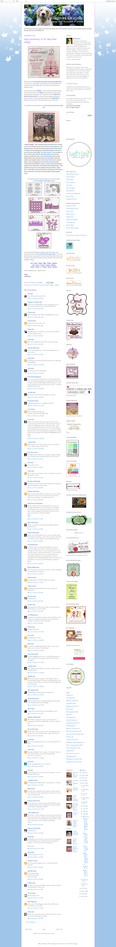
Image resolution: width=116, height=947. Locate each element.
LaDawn (30, 442)
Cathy (37, 267)
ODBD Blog (55, 98)
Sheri (29, 462)
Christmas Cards (71, 706)
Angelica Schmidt (33, 717)
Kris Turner (31, 452)
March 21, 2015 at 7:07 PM (35, 889)
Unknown (30, 577)
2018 (83, 775)
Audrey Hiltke (32, 812)
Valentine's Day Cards (72, 762)
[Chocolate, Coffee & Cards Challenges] (79, 507)
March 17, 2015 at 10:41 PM (36, 662)
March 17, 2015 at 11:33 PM (36, 695)
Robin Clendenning (33, 377)
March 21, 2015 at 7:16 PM (35, 898)
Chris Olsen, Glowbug (34, 503)
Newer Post (28, 929)
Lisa (33, 265)
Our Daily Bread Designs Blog (46, 254)
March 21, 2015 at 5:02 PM (35, 879)
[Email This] (47, 282)
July (84, 806)
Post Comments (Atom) (47, 933)
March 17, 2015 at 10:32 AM (36, 373)
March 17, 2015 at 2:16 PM (35, 477)
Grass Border (49, 160)
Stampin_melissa (32, 481)
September (86, 798)
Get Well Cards (70, 720)
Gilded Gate (49, 156)
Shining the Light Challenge (74, 742)
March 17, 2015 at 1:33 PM (35, 467)
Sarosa (30, 852)
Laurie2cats (31, 780)
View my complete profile (73, 59)
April (84, 814)
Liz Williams (31, 615)
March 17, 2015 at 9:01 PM (35, 611)
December (86, 785)
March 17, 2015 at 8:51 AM (35, 317)
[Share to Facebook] (51, 282)
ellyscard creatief (32, 828)
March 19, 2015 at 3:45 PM (35, 824)
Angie (40, 263)
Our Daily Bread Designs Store (45, 181)
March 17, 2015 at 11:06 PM (36, 672)
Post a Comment (30, 922)
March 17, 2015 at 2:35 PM (35, 488)
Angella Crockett (71, 205)
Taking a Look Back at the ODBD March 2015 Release (85, 825)
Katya (29, 836)
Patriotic (68, 737)
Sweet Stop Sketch (71, 748)
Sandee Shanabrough (72, 228)
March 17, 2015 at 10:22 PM (36, 640)
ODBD (41, 92)
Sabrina (54, 263)
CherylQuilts (31, 544)
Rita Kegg (30, 901)
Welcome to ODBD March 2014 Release (75, 807)
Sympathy (69, 750)
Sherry (29, 708)
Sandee (54, 267)
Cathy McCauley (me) (72, 174)
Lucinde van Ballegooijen (73, 193)
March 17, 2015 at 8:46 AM (35, 308)
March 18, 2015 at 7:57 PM (35, 785)
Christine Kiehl (32, 491)
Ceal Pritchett (70, 177)
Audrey (48, 265)
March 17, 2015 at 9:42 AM (35, 344)
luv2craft (30, 321)
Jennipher (30, 666)
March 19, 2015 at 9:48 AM (35, 797)
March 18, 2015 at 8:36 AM (35, 736)
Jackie (29, 471)
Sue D (29, 635)
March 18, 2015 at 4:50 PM (35, 766)
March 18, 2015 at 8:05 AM (35, 725)
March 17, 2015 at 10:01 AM (36, 364)
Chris (35, 263)
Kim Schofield (70, 190)
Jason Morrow (62, 943)
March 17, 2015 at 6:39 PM (35, 563)
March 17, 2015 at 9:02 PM (35, 623)
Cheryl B (30, 893)
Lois (29, 293)
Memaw (30, 788)
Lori (31, 263)
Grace (37, 265)
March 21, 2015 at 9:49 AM (35, 833)
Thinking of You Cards (72, 759)
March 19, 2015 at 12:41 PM (36, 809)
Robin (49, 263)
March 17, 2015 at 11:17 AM (36, 405)
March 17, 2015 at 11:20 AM (36, 416)
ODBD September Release (75, 833)
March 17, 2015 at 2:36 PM (35, 500)
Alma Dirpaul (31, 690)
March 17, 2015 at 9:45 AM (35, 354)
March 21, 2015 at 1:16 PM (35, 857)
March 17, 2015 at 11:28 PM (36, 686)
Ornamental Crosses (32, 171)
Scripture (56, 285)
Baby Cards (69, 698)
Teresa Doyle (31, 729)
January (85, 884)
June (84, 809)
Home (44, 929)
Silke (44, 263)
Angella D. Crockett (33, 302)
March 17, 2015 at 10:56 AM (36, 397)
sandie (29, 358)
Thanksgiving (70, 756)
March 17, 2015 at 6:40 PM (35, 574)
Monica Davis (70, 196)
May (84, 811)
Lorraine (30, 392)
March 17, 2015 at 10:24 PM (36, 650)
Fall (67, 714)
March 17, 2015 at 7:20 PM (35, 592)
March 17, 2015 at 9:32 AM (35, 336)
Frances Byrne (70, 214)
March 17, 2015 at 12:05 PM (36, 448)
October (85, 793)
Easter (68, 709)
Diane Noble (69, 179)
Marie (29, 644)
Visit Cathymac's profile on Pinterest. (76, 235)
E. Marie (30, 883)
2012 (83, 894)
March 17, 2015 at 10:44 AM (36, 388)
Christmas (69, 703)
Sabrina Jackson (32, 800)
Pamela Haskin (32, 532)
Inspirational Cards (71, 723)
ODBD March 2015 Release (85, 873)
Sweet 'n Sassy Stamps (72, 745)
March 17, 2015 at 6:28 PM (35, 541)
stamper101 (31, 860)
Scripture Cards (70, 739)
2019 (83, 772)
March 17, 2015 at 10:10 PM (36, 631)
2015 (83, 783)
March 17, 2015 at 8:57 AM (35, 325)
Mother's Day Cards (72, 728)
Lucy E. (30, 409)
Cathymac (78, 38)
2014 (83, 888)
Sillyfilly (30, 676)
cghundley (30, 871)
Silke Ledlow (31, 522)
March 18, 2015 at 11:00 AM (36, 758)
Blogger (75, 943)
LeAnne (30, 312)
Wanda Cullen (32, 698)
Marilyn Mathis (32, 567)
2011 (83, 896)
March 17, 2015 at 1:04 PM (35, 459)
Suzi (29, 770)
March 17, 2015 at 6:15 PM (35, 529)
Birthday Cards (70, 700)
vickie (29, 368)
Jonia (29, 761)
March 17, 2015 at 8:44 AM (35, 298)
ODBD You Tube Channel (44, 152)
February (85, 879)
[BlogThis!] (48, 282)
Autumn (68, 695)
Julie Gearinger (70, 188)
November (86, 789)
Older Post (59, 929)
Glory (48, 162)
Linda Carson (31, 654)
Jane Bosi (69, 185)
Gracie (43, 265)
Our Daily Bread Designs (40, 81)
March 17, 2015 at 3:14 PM (35, 519)
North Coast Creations (72, 731)
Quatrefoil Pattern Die (47, 154)
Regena (30, 627)
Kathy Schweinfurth (72, 219)
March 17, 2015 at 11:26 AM (36, 438)
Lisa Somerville (70, 222)
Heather (30, 604)
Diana (44, 267)
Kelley (29, 912)
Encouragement (70, 712)
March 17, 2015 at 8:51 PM (35, 601)
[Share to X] (50, 282)
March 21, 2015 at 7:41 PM (35, 908)
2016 (83, 780)
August (85, 802)
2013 (83, 891)
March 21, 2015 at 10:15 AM (36, 848)
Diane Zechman (70, 182)
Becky (29, 329)
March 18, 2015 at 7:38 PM (35, 776)
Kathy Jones (69, 217)
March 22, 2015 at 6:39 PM (35, 918)
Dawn (49, 267)
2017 (83, 778)
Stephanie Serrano (71, 199)
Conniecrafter (31, 401)
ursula (29, 749)
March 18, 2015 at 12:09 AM (36, 705)
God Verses (49, 146)
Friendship (69, 717)
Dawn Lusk (69, 211)
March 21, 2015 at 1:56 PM (35, 867)
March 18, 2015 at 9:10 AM (35, 746)
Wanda (53, 265)
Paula (32, 267)
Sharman (30, 596)
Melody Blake (70, 225)
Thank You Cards (71, 753)
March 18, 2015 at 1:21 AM (35, 713)
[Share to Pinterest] (53, 282)
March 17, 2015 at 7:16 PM (35, 582)
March (85, 816)
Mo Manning (69, 725)
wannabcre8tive (32, 348)
